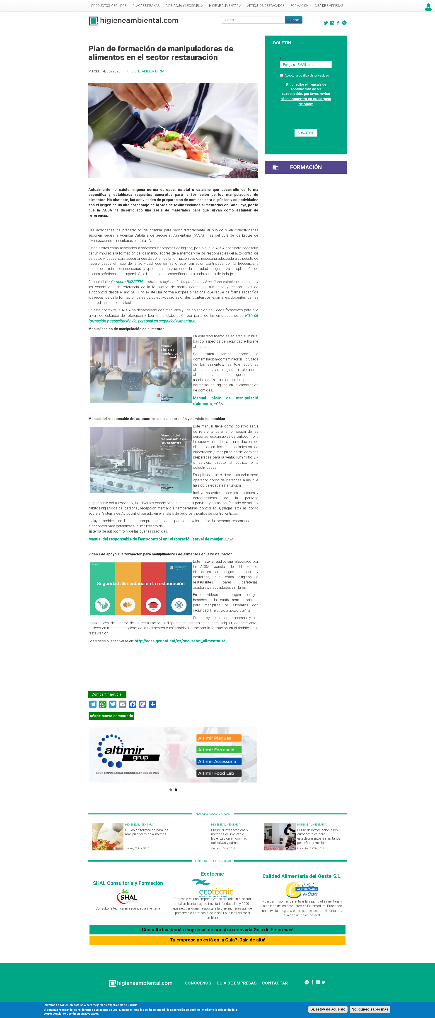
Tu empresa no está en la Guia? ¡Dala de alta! (217, 940)
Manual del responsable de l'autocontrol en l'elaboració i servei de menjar (155, 539)
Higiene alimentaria (225, 5)
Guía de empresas (328, 5)
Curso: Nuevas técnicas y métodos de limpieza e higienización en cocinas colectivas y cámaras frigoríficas (229, 838)
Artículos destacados (266, 5)
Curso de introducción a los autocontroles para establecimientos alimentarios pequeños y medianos (319, 836)
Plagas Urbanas (146, 5)
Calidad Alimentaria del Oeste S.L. (302, 876)
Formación (299, 5)
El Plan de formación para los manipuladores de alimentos (146, 832)
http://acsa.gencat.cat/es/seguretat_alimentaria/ (180, 641)
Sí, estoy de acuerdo (328, 1009)
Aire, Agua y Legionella (184, 5)
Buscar (294, 20)
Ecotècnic (212, 874)
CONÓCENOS (198, 983)
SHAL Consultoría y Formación (128, 883)
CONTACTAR (275, 983)
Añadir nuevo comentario (111, 716)
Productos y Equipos (109, 5)
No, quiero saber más (370, 1009)
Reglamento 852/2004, (125, 281)
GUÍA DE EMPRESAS (236, 983)
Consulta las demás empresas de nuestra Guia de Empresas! (217, 929)
